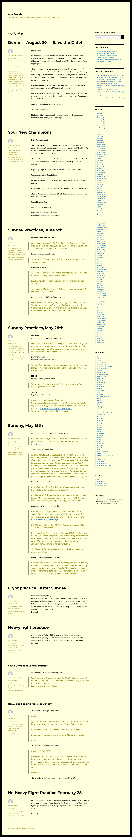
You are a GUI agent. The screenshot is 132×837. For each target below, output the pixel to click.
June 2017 (100, 306)
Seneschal (100, 445)
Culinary (99, 388)
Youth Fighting (101, 463)
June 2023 (100, 160)
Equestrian (100, 395)
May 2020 (100, 235)
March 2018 (100, 288)
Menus (99, 425)
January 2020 (101, 243)
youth (21, 161)
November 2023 (101, 150)
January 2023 (101, 170)
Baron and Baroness (14, 150)
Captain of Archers (102, 374)
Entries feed (100, 481)
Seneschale (100, 447)
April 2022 (100, 188)
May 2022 (100, 186)
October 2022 (101, 176)
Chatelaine (11, 67)
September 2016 (101, 324)
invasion (16, 815)
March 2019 (100, 263)
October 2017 (101, 298)
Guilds (98, 409)
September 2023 (101, 154)
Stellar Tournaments (103, 451)
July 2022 (99, 182)
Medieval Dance (13, 77)
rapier (21, 159)
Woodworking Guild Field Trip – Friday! (110, 78)
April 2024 (100, 140)
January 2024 (101, 146)
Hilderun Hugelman (14, 145)
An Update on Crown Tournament (107, 56)
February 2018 (101, 290)
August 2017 (100, 302)
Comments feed (101, 483)
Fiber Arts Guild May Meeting (106, 54)
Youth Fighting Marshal (15, 450)
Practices (22, 254)
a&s (9, 86)
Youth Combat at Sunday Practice (28, 665)
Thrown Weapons (13, 161)
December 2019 (101, 245)
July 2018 (99, 280)
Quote (10, 683)
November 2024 (101, 126)
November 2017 (101, 296)
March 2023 (100, 166)
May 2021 (99, 211)
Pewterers (11, 81)
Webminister (12, 730)
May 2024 (100, 138)
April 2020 (100, 237)
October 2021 (101, 201)
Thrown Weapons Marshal (16, 83)
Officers (10, 79)
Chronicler (19, 67)
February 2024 (101, 144)
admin (10, 243)
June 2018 (100, 282)
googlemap (37, 444)
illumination (12, 92)
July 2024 (99, 134)
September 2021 (101, 203)
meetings (11, 735)
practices (15, 359)
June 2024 (100, 136)
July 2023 (99, 158)
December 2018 (101, 269)
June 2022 (100, 184)
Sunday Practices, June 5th (35, 230)
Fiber (20, 73)
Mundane (99, 427)
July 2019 (99, 255)
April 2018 (100, 286)
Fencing (99, 403)
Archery (99, 360)
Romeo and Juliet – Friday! (113, 82)
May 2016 (99, 332)
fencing (10, 90)
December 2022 (101, 172)
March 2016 (100, 336)
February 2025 (101, 120)
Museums (22, 77)
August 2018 (100, 277)
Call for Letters (101, 372)
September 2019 (101, 251)
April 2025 (100, 116)
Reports (99, 439)
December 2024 (101, 124)
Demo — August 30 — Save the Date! (45, 42)
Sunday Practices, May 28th (36, 327)
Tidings (99, 457)
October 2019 (101, 249)
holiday (16, 611)
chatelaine (11, 88)
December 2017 (101, 294)
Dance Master (20, 69)
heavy (10, 359)
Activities (11, 61)
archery (13, 86)
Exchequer (100, 401)
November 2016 (101, 320)
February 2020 (101, 241)
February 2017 (101, 314)
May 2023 (99, 162)
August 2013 (100, 342)
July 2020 (99, 231)
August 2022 (100, 180)
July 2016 (99, 328)
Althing (99, 358)
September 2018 (101, 275)
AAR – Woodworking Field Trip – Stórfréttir (110, 75)
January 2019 (101, 267)
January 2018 (100, 292)
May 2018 (99, 284)
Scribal (17, 81)
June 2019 (100, 257)
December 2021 (101, 197)
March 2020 (100, 239)
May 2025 (100, 114)
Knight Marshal (101, 415)
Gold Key (99, 407)
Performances (17, 79)
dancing (18, 88)
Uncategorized (101, 459)
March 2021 (100, 215)
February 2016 (101, 338)
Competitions (12, 154)
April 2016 (100, 334)
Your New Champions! (30, 132)
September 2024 (102, 130)
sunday (21, 259)
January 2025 (101, 122)
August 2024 (100, 132)
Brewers (17, 65)
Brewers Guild (20, 86)
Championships (13, 152)
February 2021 (101, 217)
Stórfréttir (15, 14)
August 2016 (100, 326)
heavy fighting (18, 650)
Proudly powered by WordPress (25, 828)
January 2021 (100, 219)
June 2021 (100, 209)
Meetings (11, 728)
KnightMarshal (12, 601)
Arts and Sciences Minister (16, 55)
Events (16, 73)
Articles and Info (102, 362)
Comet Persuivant (102, 382)
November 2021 (101, 199)
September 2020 (102, 227)
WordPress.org (101, 485)
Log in (98, 479)
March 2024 (100, 142)
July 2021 (99, 207)
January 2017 (100, 316)
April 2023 (100, 164)
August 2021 (100, 205)
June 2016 (100, 330)
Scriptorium (100, 443)
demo (23, 88)
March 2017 (100, 312)
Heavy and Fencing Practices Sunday (30, 704)
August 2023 (100, 156)
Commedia (11, 69)
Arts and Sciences (102, 364)
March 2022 (100, 191)
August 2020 (100, 229)
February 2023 (101, 168)
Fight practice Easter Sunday (37, 588)
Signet (22, 81)
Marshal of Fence (13, 254)
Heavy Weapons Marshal (15, 75)
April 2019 (100, 261)
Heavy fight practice (28, 627)
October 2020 (101, 225)
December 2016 (101, 318)
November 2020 (101, 223)
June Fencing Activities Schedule (107, 51)
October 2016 (101, 322)
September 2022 (102, 178)
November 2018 (101, 271)
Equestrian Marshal (103, 397)
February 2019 (101, 265)
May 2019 (99, 259)
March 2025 (100, 118)
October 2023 (101, 152)
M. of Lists (100, 417)
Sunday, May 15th (25, 425)
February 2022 (101, 193)
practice (16, 259)
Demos (10, 71)
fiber (14, 90)
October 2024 (101, 128)
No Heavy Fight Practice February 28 (45, 792)
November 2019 (101, 247)
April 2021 (100, 213)
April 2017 (100, 310)
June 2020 (100, 233)
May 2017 (99, 308)
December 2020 (101, 221)
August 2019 (100, 253)
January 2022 (101, 195)
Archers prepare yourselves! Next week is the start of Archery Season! (110, 86)
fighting (19, 90)
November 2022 (101, 174)
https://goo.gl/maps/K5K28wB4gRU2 (56, 408)
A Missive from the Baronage (105, 58)
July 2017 (99, 304)
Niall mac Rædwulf (14, 438)
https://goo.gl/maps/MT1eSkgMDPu (46, 519)
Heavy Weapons (101, 411)
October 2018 (101, 273)
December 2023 (101, 148)
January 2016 (101, 340)
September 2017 (101, 300)
